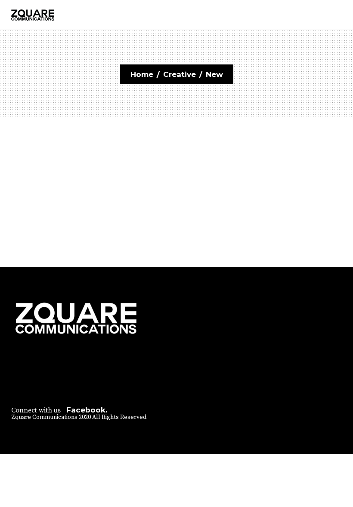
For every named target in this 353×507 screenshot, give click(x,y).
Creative (179, 74)
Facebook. (86, 410)
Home (141, 74)
